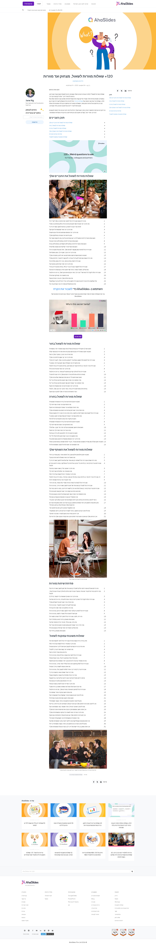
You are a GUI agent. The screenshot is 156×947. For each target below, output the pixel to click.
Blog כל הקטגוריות (55, 10)
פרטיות (24, 908)
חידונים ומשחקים (78, 81)
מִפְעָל (48, 4)
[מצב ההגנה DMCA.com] (47, 934)
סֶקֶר (116, 911)
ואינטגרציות (71, 892)
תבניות (93, 902)
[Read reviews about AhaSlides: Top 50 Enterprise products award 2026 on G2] (115, 932)
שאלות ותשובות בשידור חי (76, 774)
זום (69, 905)
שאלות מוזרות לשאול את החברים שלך (120, 98)
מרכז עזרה (94, 908)
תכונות (93, 4)
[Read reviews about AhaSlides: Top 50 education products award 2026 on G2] (123, 932)
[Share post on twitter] (121, 90)
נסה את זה (78, 336)
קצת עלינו (24, 895)
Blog (92, 899)
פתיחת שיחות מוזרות (115, 111)
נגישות (23, 917)
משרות (23, 902)
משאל (116, 899)
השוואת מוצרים (95, 895)
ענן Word (117, 902)
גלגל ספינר (118, 914)
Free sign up (28, 3)
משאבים (67, 4)
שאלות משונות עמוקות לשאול (117, 114)
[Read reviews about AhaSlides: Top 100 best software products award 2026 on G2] (131, 932)
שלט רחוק (117, 917)
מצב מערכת (35, 934)
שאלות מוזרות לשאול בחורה (117, 104)
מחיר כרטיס (57, 4)
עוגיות (23, 911)
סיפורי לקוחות (95, 914)
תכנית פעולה (48, 895)
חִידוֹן (116, 895)
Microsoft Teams (73, 902)
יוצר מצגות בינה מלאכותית (122, 908)
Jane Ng (30, 100)
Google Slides (72, 895)
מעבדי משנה (25, 920)
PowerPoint (71, 899)
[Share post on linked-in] (125, 90)
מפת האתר (26, 934)
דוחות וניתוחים (119, 920)
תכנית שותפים (95, 911)
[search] (23, 10)
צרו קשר (24, 899)
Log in (39, 3)
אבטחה (24, 914)
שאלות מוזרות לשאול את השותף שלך (119, 107)
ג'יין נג (88, 85)
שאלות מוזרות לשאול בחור (116, 101)
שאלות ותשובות (119, 905)
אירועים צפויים (95, 905)
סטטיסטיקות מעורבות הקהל (37, 10)
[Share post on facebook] (117, 90)
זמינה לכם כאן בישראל (80, 4)
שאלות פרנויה (78, 101)
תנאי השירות (25, 905)
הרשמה (34, 122)
